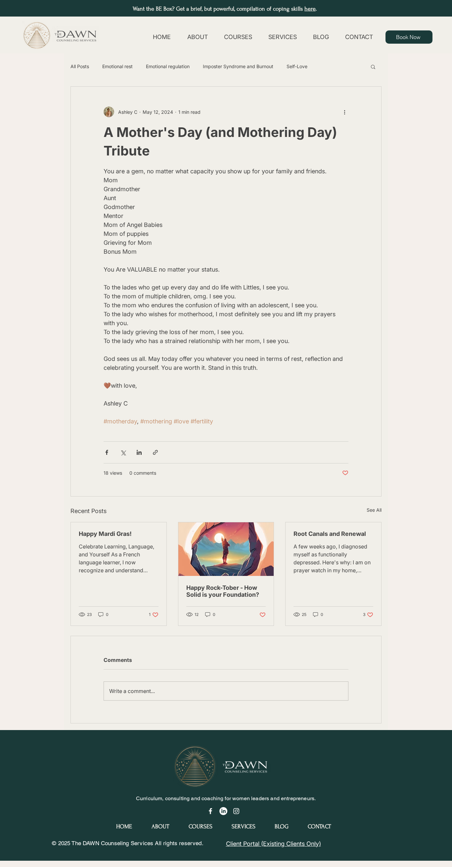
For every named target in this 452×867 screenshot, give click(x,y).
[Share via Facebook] (107, 452)
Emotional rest (117, 66)
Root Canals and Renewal (330, 533)
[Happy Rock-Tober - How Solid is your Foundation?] (226, 549)
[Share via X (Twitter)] (123, 452)
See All (374, 510)
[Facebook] (210, 811)
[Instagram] (236, 811)
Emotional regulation (168, 66)
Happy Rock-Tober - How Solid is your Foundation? (222, 591)
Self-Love (297, 66)
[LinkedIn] (223, 811)
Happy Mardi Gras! (105, 533)
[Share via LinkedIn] (139, 452)
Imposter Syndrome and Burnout (238, 66)
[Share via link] (155, 452)
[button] (373, 66)
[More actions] (344, 112)
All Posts (79, 66)
